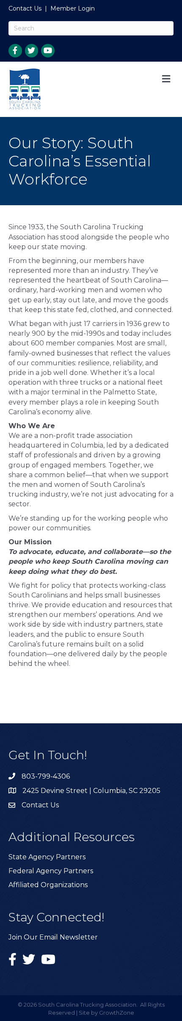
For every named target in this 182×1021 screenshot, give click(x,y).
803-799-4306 (46, 776)
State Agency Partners (46, 857)
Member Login (72, 8)
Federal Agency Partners (50, 871)
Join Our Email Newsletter (53, 937)
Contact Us (24, 8)
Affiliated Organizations (48, 885)
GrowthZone (116, 1012)
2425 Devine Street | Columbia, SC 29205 (91, 791)
